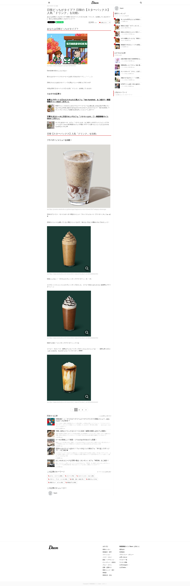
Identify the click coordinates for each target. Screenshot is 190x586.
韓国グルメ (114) (92, 479)
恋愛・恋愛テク (107, 567)
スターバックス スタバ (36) (86, 476)
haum (57, 428)
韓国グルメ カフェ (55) (56, 482)
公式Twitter (122, 567)
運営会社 (122, 549)
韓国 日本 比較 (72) (77, 479)
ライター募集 (123, 562)
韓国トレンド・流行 (108, 570)
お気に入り (103, 22)
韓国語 (104, 572)
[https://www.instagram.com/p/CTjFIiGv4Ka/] (79, 49)
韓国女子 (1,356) (71, 482)
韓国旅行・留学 (107, 552)
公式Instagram (123, 565)
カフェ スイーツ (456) (55, 476)
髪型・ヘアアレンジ (108, 560)
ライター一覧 (123, 560)
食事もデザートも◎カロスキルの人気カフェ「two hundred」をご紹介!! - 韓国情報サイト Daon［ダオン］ (78, 100)
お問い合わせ (123, 557)
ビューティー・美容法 (109, 562)
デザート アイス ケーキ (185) (58, 479)
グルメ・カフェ (107, 565)
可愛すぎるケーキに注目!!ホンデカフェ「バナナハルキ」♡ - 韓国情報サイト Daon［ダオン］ (78, 117)
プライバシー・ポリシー (126, 554)
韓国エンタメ (106, 549)
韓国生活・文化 (107, 575)
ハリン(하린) (124, 34)
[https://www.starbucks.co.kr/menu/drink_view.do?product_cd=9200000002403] (79, 378)
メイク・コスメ (107, 557)
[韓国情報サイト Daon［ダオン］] (95, 2)
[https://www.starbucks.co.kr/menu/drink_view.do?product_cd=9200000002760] (79, 249)
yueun (122, 27)
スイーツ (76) (70, 476)
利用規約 (122, 552)
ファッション (106, 554)
